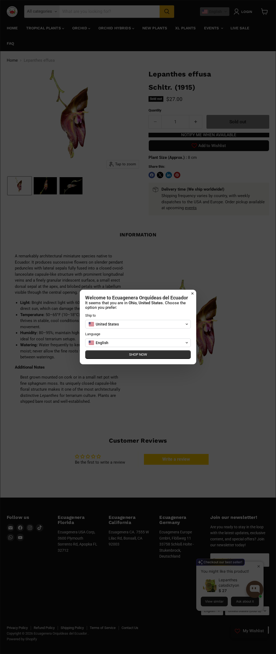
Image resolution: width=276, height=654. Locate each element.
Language (92, 334)
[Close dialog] (192, 293)
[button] (138, 324)
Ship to (90, 315)
